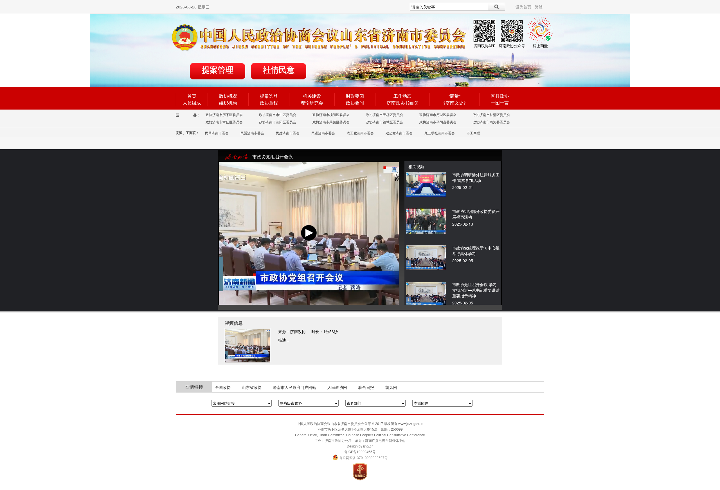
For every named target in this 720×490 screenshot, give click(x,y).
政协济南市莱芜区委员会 (331, 121)
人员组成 (192, 102)
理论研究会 (312, 102)
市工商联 (473, 132)
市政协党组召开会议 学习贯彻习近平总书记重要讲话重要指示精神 (476, 290)
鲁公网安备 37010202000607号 (360, 457)
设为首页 (523, 7)
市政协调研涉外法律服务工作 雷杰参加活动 (476, 177)
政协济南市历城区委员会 (437, 114)
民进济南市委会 (323, 132)
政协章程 (269, 102)
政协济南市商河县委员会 (491, 121)
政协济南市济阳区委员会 (277, 121)
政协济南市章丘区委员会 (224, 121)
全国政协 (223, 387)
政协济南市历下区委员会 (224, 114)
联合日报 (366, 387)
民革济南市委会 (217, 132)
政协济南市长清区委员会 (491, 114)
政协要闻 (355, 102)
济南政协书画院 (402, 102)
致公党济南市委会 (399, 132)
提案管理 (217, 70)
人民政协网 (337, 387)
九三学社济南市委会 (439, 132)
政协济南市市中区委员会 (277, 114)
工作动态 (402, 96)
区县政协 (500, 96)
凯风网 (391, 387)
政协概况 (228, 96)
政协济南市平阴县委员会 (437, 121)
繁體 (539, 7)
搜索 (496, 7)
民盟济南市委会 (252, 132)
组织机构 (228, 102)
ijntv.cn (368, 446)
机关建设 (312, 96)
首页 (191, 96)
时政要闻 (355, 96)
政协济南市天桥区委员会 (384, 114)
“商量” (454, 96)
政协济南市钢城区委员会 (384, 121)
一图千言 (500, 102)
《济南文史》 (454, 102)
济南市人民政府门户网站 (294, 387)
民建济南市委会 (288, 132)
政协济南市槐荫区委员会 (331, 114)
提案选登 (269, 96)
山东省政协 (252, 387)
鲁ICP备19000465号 (360, 451)
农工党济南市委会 (360, 132)
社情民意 (278, 70)
